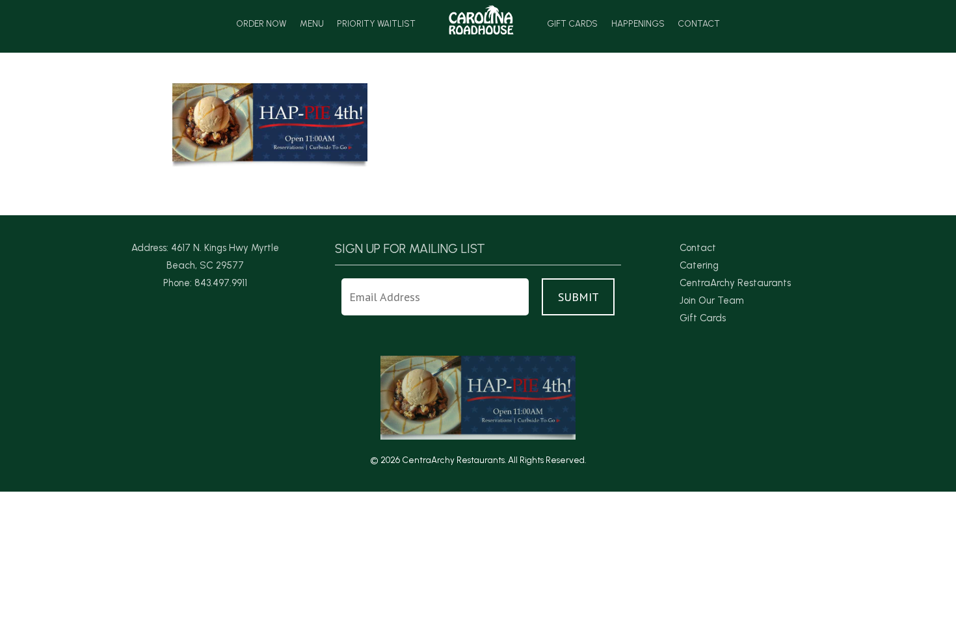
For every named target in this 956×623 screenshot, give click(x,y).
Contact (699, 24)
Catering (699, 265)
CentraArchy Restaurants (735, 283)
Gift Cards (572, 24)
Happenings (638, 24)
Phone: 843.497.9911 (205, 283)
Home (481, 19)
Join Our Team (712, 300)
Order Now (261, 24)
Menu (312, 24)
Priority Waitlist (376, 24)
